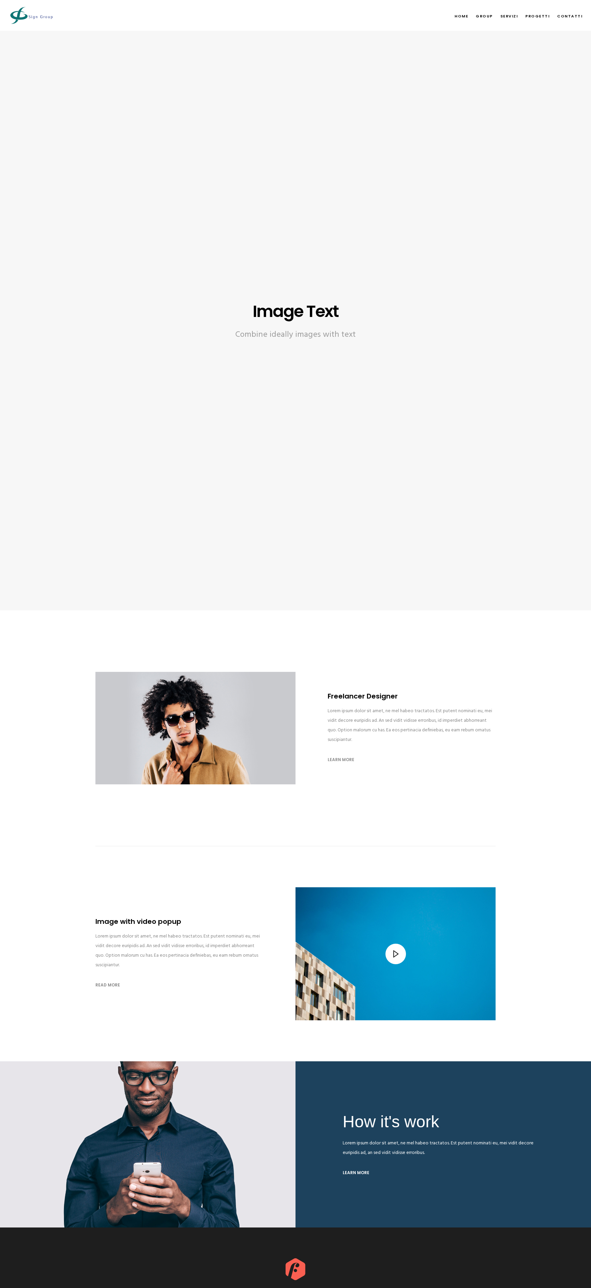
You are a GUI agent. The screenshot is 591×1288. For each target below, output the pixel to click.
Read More (107, 985)
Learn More (341, 759)
